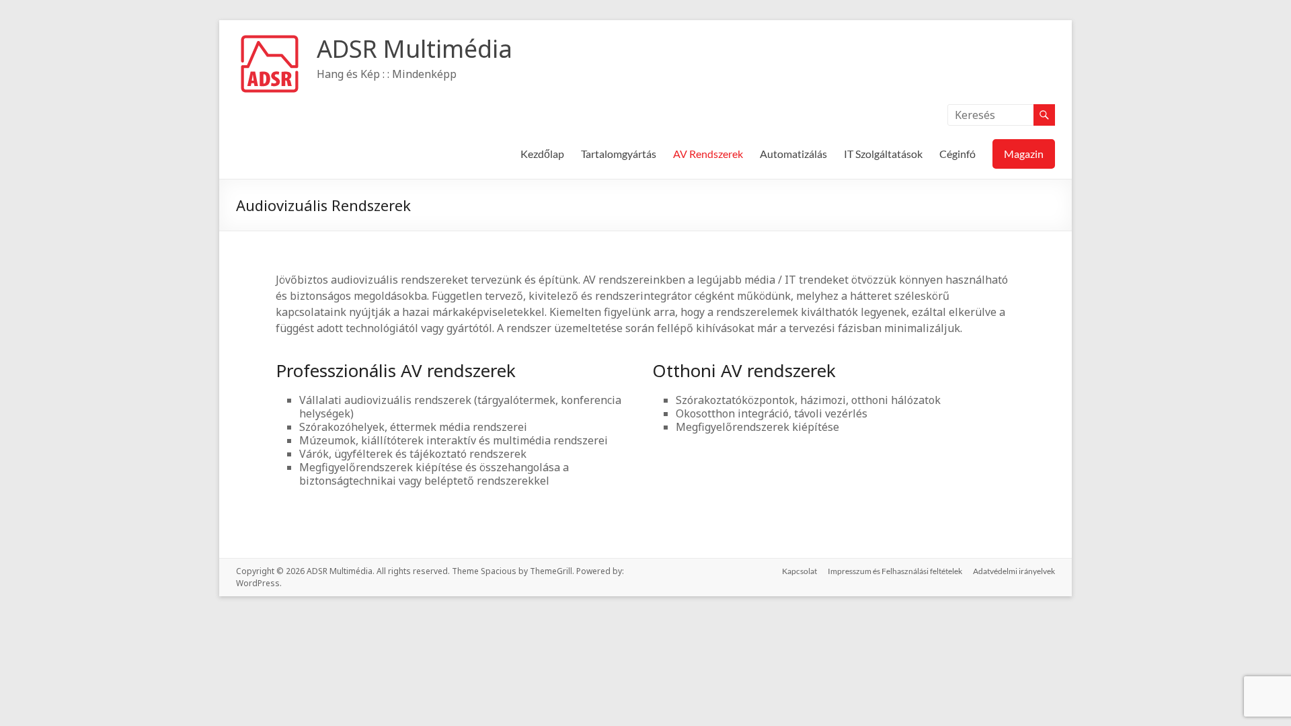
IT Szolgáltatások (883, 153)
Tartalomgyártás (618, 153)
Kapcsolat (799, 571)
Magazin (1024, 153)
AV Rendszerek (708, 153)
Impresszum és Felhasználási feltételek (895, 571)
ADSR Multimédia (414, 48)
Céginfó (957, 153)
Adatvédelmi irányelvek (1014, 571)
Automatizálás (793, 153)
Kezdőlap (542, 153)
